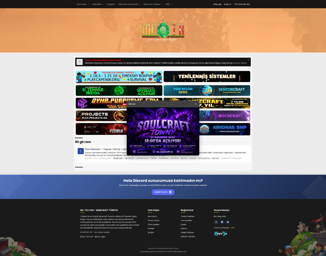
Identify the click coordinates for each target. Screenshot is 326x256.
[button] (89, 4)
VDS (232, 227)
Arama (184, 228)
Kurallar (151, 228)
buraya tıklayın (240, 63)
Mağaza (111, 4)
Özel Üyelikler (153, 224)
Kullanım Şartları (188, 236)
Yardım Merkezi (187, 216)
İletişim (151, 232)
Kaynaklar (96, 4)
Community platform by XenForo (163, 252)
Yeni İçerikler (186, 220)
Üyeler (183, 224)
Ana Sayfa (82, 4)
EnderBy (88, 158)
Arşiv (240, 158)
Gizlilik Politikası (187, 232)
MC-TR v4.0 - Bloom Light (93, 236)
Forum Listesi (153, 220)
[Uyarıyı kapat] (248, 60)
